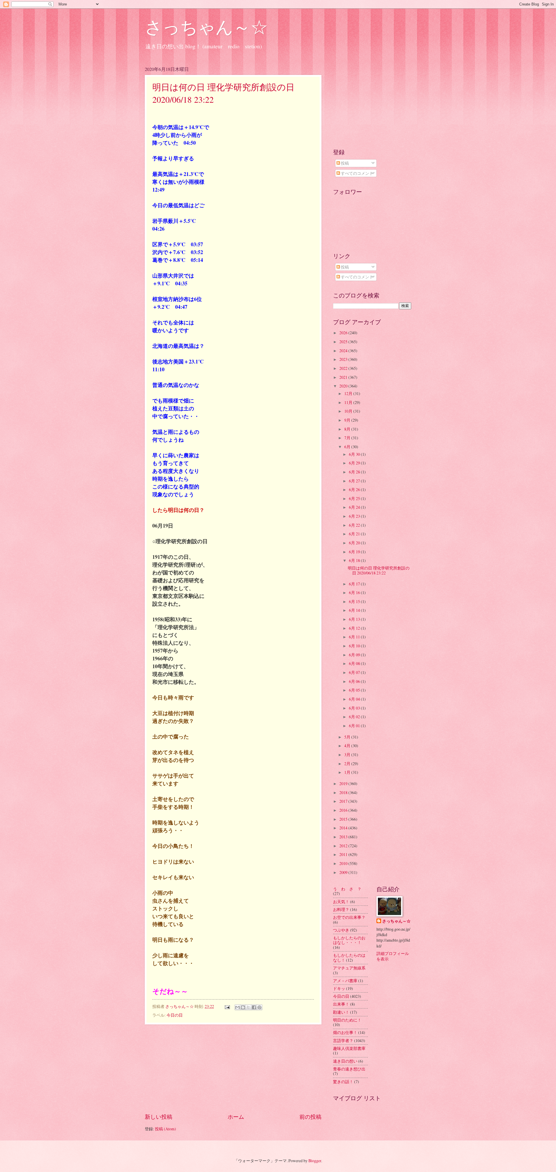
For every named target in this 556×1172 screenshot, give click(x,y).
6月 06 (355, 681)
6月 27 (355, 481)
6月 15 (355, 601)
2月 (347, 763)
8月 (347, 429)
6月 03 (355, 708)
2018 (343, 792)
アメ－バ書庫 (345, 980)
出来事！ (341, 1004)
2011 (343, 854)
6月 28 (355, 472)
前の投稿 (310, 1116)
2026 (343, 332)
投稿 (344, 163)
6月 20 (355, 542)
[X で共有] (248, 1007)
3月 (347, 754)
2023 (343, 359)
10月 (348, 411)
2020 (343, 386)
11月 (348, 402)
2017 (343, 801)
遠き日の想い (345, 1061)
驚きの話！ (343, 1081)
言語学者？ (343, 1040)
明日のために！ (347, 1020)
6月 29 (355, 463)
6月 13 (355, 619)
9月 (347, 420)
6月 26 (355, 489)
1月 (347, 772)
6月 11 (355, 637)
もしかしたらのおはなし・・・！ (349, 940)
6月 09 (355, 654)
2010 (343, 863)
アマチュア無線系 (349, 968)
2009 (343, 872)
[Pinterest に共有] (259, 1007)
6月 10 (355, 646)
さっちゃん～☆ (206, 26)
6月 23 (355, 516)
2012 (343, 845)
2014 (343, 828)
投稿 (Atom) (165, 1128)
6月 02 (355, 716)
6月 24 (355, 507)
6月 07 (355, 672)
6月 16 (355, 592)
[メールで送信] (237, 1007)
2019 (343, 783)
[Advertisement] (233, 1068)
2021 (343, 377)
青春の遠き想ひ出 (349, 1069)
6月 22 (355, 525)
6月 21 (355, 534)
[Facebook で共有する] (254, 1007)
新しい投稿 (158, 1116)
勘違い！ (341, 1012)
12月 (348, 393)
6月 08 (355, 663)
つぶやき (341, 930)
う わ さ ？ (347, 889)
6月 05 (355, 690)
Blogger (314, 1160)
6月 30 (355, 454)
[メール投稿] (227, 1006)
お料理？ (341, 909)
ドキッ (339, 988)
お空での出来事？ (349, 917)
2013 (343, 836)
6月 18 (355, 560)
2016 (343, 810)
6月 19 (355, 551)
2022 (343, 368)
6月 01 (355, 725)
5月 (347, 737)
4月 (347, 745)
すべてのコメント (356, 173)
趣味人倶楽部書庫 (349, 1048)
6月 (347, 446)
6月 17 (355, 584)
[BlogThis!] (243, 1007)
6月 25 (355, 498)
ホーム (236, 1116)
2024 (343, 350)
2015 (343, 819)
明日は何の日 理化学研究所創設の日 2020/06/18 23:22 (378, 570)
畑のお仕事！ (345, 1032)
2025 (343, 341)
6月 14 (355, 610)
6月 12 (355, 628)
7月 (347, 437)
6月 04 (355, 699)
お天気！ (341, 901)
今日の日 (175, 1015)
